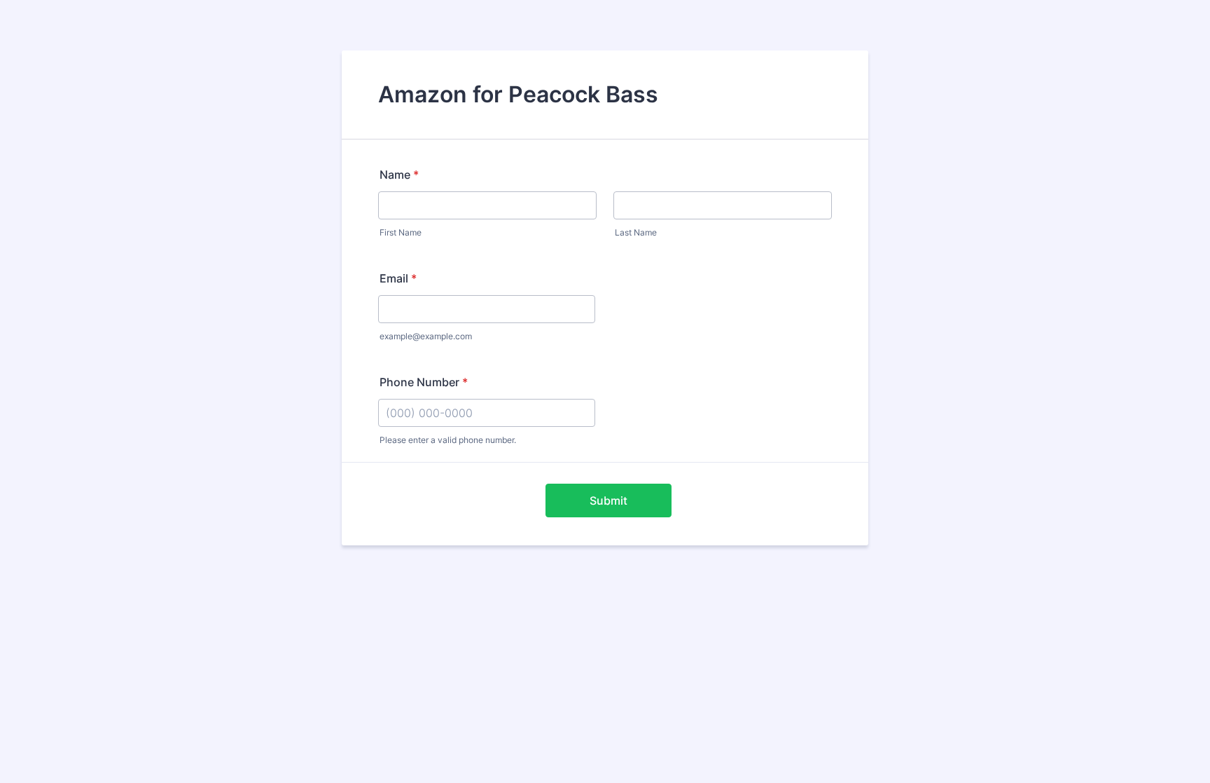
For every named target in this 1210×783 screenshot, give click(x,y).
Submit (608, 500)
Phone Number (424, 382)
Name (399, 175)
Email (398, 278)
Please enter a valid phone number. (448, 440)
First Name (401, 232)
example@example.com (426, 336)
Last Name (636, 232)
